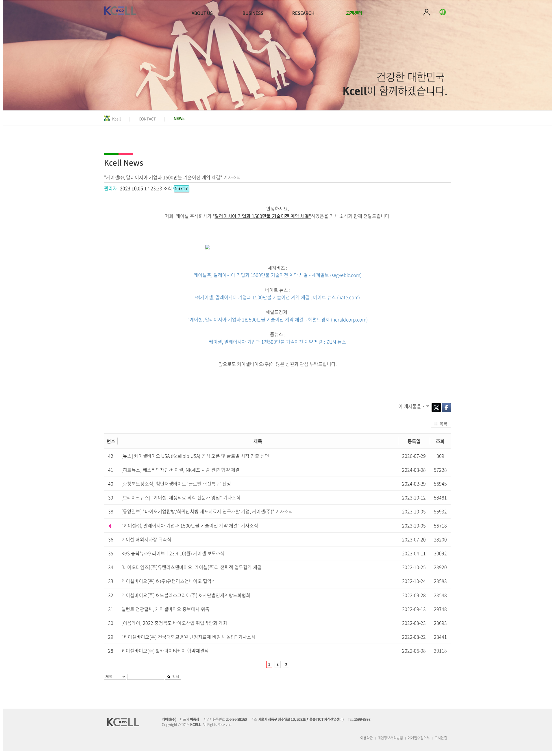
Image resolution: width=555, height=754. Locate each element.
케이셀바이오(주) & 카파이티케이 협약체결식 (165, 650)
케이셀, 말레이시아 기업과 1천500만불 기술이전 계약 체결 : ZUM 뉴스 (277, 341)
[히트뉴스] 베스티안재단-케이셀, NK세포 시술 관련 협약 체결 (180, 469)
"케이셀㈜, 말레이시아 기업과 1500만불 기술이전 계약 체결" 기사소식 (189, 525)
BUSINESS (253, 13)
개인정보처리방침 (390, 737)
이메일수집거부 (419, 737)
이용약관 (366, 737)
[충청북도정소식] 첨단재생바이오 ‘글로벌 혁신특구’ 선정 (176, 483)
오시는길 (440, 737)
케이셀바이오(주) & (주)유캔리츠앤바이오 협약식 (168, 580)
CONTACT (147, 118)
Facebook (446, 407)
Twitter (436, 407)
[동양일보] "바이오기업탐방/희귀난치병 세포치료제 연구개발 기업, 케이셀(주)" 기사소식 (207, 511)
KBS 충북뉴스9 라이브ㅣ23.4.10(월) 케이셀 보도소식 (173, 553)
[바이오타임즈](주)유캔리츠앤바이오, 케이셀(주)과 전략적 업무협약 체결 (191, 567)
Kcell (116, 118)
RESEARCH (303, 13)
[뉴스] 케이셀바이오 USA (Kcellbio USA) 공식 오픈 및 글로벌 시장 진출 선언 (195, 455)
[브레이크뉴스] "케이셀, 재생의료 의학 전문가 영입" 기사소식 (180, 497)
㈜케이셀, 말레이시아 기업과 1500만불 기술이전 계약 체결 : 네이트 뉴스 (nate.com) (277, 297)
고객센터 (354, 13)
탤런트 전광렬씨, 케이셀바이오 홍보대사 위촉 (165, 608)
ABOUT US (202, 13)
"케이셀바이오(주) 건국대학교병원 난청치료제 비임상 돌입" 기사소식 (188, 636)
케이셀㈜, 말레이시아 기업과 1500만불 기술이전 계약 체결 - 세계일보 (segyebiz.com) (278, 274)
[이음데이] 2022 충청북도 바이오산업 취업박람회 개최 (174, 622)
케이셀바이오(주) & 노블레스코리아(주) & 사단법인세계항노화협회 (185, 595)
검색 (175, 676)
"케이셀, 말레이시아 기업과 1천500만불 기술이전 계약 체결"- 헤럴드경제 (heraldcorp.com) (278, 319)
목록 (443, 423)
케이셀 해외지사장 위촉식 (146, 539)
